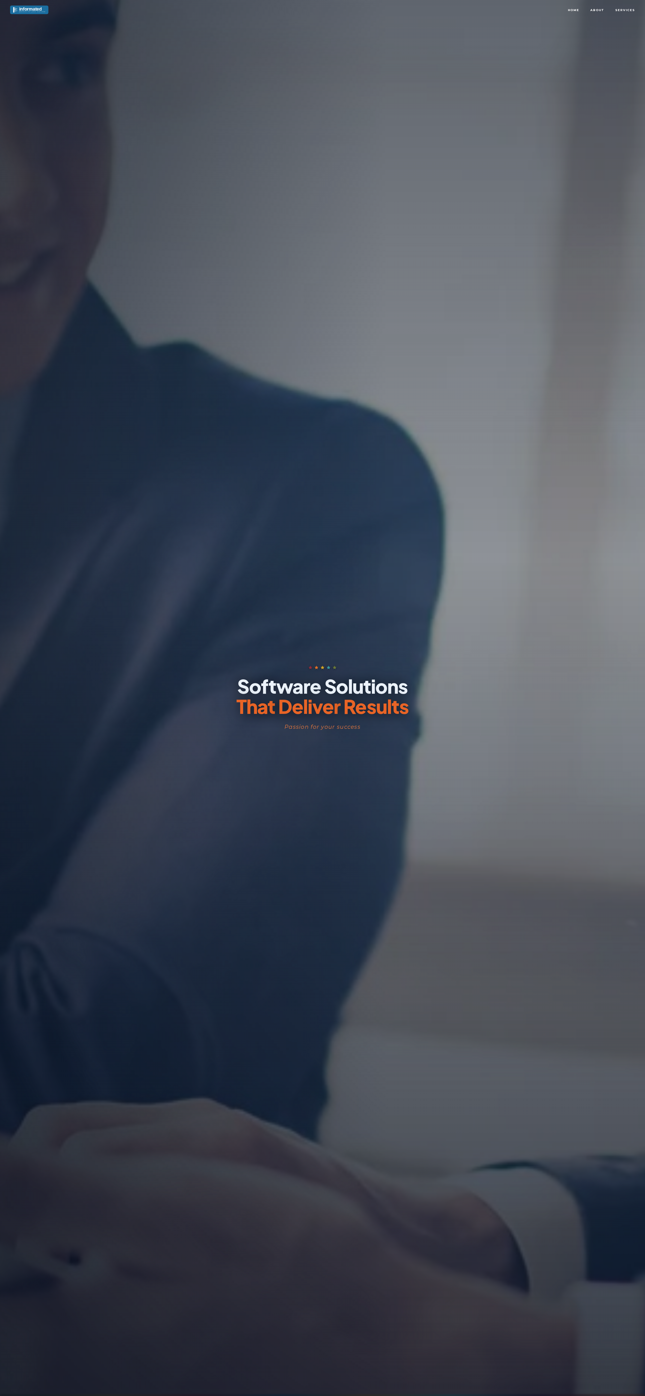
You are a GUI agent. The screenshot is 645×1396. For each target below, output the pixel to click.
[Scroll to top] (631, 1385)
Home (573, 10)
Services (625, 10)
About (597, 10)
